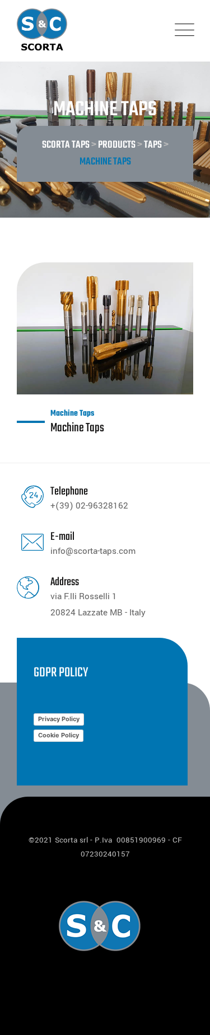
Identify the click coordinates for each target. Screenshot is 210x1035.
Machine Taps (72, 413)
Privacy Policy (59, 719)
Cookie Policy (58, 735)
